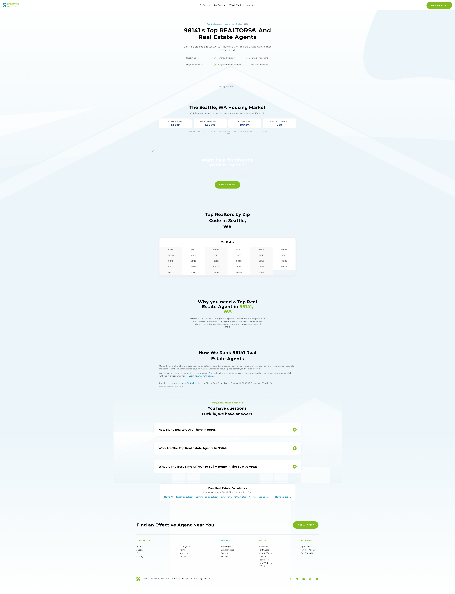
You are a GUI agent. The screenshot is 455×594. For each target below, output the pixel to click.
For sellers (263, 546)
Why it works (265, 553)
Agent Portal (307, 546)
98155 (261, 267)
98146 (239, 267)
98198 (239, 272)
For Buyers (219, 5)
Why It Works (235, 5)
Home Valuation (283, 497)
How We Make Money (265, 564)
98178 (193, 272)
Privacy (184, 578)
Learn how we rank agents (201, 376)
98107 (284, 249)
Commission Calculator (207, 497)
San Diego (226, 546)
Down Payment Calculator (233, 497)
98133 (170, 267)
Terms (175, 578)
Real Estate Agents (214, 24)
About (250, 5)
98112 (216, 255)
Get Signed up (308, 553)
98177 (171, 272)
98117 (284, 255)
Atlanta (139, 546)
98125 (261, 261)
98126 (284, 261)
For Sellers (204, 5)
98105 (239, 249)
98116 (261, 255)
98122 (238, 261)
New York (183, 553)
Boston (139, 553)
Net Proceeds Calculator (260, 497)
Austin (139, 550)
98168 (284, 267)
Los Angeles (184, 546)
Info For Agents (308, 550)
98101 (170, 249)
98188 (216, 272)
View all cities (227, 540)
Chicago (140, 556)
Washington (229, 24)
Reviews (263, 556)
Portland (183, 556)
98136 (193, 267)
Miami (182, 550)
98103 (216, 249)
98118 (170, 261)
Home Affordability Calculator (178, 497)
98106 (261, 249)
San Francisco (227, 550)
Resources (264, 560)
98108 (171, 255)
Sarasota (225, 553)
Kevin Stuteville (188, 383)
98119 (193, 261)
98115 (238, 255)
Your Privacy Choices (200, 578)
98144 (216, 267)
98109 (193, 255)
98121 (216, 261)
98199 (261, 272)
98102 (193, 249)
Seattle (239, 24)
